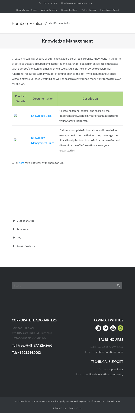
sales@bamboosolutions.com (78, 3)
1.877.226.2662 (49, 3)
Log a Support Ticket (109, 10)
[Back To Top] (125, 403)
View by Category (49, 10)
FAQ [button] (19, 237)
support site (116, 369)
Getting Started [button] (25, 220)
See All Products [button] (26, 246)
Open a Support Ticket (26, 10)
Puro (118, 401)
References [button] (23, 229)
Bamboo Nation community (106, 374)
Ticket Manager (89, 10)
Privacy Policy (59, 408)
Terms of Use (75, 408)
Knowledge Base (69, 10)
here (21, 162)
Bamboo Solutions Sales (108, 352)
